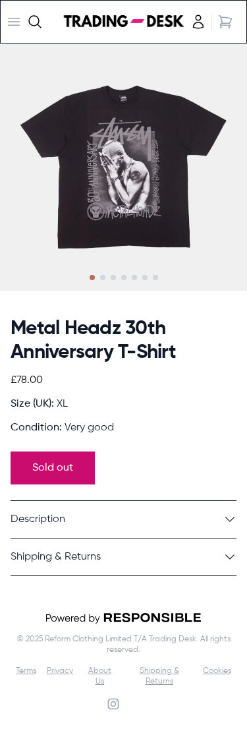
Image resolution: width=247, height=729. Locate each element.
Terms (26, 671)
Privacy (60, 671)
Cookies (217, 671)
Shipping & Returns (159, 676)
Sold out (52, 468)
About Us (99, 676)
